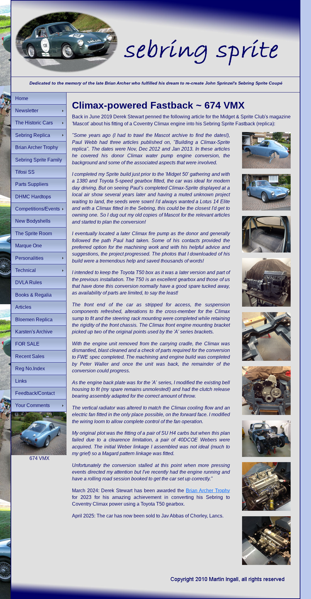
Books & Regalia (33, 295)
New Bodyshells (32, 221)
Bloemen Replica (34, 319)
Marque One (28, 245)
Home (21, 98)
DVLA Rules (28, 282)
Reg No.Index (30, 368)
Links (21, 381)
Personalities (29, 258)
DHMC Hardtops (33, 196)
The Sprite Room (33, 233)
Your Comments (32, 405)
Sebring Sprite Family (38, 159)
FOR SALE (27, 344)
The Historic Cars (34, 122)
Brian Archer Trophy (36, 147)
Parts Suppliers (31, 184)
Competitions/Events (37, 208)
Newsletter (26, 110)
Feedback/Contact (35, 393)
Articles (23, 307)
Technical (25, 270)
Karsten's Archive (34, 331)
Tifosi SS (25, 172)
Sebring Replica (32, 135)
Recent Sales (29, 356)
